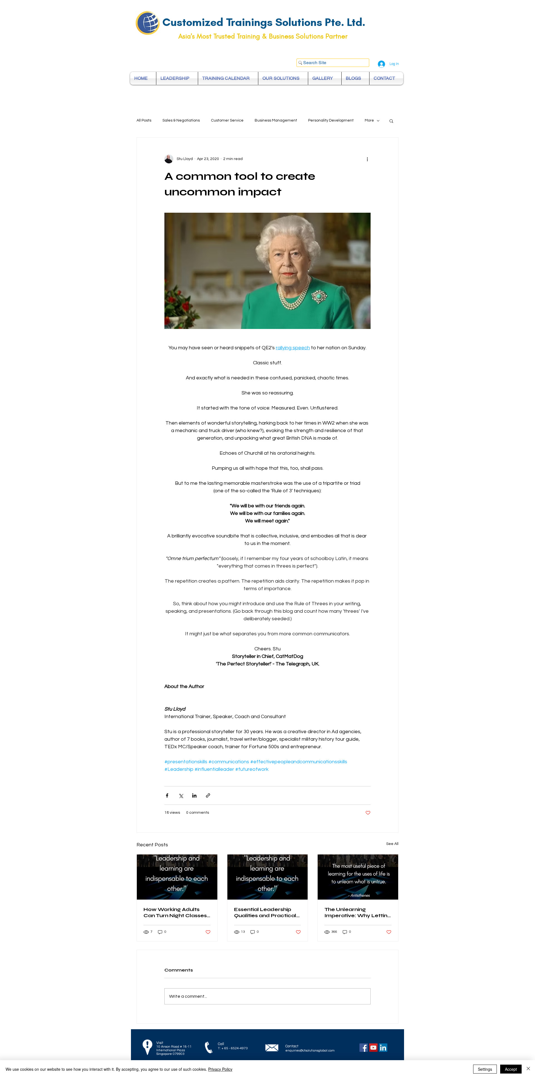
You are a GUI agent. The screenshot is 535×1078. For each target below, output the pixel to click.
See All (392, 844)
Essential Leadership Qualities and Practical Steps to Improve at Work (265, 912)
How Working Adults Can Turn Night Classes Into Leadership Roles (175, 912)
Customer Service (227, 120)
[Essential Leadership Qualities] (267, 877)
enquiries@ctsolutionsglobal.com (310, 1050)
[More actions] (367, 159)
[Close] (528, 1069)
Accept (511, 1069)
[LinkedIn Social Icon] (383, 1047)
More (369, 120)
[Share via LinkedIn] (194, 795)
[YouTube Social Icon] (373, 1047)
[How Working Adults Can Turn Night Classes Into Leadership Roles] (177, 877)
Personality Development (331, 120)
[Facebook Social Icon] (363, 1047)
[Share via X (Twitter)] (180, 795)
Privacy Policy (220, 1069)
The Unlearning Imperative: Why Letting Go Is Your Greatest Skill (357, 912)
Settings (485, 1069)
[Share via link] (208, 795)
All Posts (144, 120)
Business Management (276, 120)
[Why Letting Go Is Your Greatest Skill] (358, 877)
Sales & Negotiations (181, 120)
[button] (391, 120)
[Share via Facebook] (167, 795)
